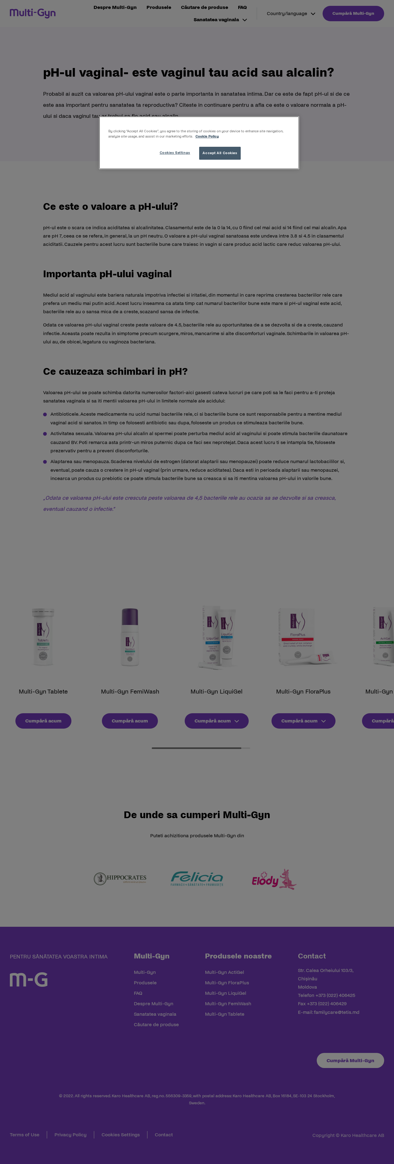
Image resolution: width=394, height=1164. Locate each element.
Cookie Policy (207, 136)
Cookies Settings (175, 152)
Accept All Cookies (220, 153)
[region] (199, 142)
